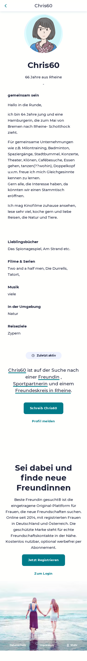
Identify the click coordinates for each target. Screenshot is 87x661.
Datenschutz (18, 645)
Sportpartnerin (30, 383)
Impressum (47, 645)
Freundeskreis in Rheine (43, 390)
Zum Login (43, 573)
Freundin (48, 377)
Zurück (6, 6)
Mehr (74, 645)
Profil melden (43, 421)
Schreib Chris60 (43, 408)
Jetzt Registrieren (43, 560)
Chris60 (17, 370)
